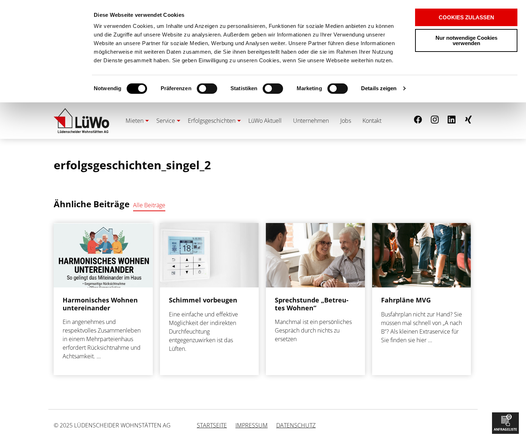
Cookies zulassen (466, 17)
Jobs (345, 121)
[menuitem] (135, 121)
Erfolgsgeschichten (211, 121)
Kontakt (371, 121)
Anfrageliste (505, 422)
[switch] (194, 88)
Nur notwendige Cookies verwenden (466, 40)
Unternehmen (311, 121)
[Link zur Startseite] (81, 120)
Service (165, 121)
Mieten (134, 121)
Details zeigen (378, 88)
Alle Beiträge (149, 205)
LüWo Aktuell (265, 121)
